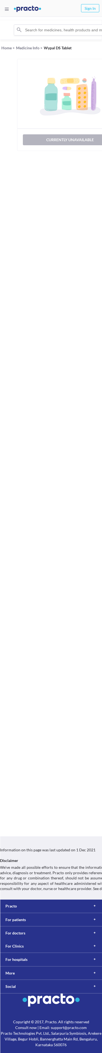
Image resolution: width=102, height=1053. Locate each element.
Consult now (26, 1027)
